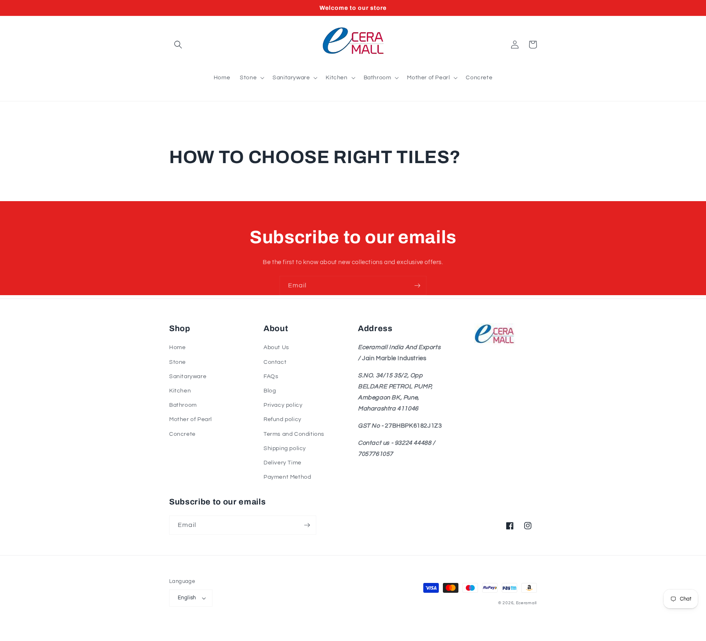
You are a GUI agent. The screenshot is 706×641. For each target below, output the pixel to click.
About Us (276, 347)
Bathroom (183, 405)
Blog (270, 391)
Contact (275, 362)
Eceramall (526, 603)
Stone (177, 362)
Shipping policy (285, 448)
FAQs (271, 376)
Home (177, 347)
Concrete (182, 434)
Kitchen (180, 391)
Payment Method (287, 477)
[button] (178, 45)
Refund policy (283, 419)
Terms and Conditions (294, 434)
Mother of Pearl (190, 419)
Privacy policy (283, 405)
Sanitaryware (187, 376)
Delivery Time (283, 463)
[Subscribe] (417, 285)
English (187, 598)
